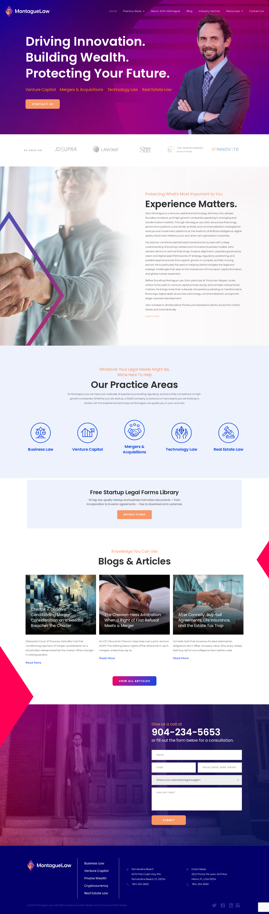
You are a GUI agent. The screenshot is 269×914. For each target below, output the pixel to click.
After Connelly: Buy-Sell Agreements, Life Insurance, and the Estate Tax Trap (204, 620)
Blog (189, 11)
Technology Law (124, 89)
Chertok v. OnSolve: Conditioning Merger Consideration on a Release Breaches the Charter (57, 617)
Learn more (152, 316)
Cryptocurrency (96, 886)
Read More (107, 658)
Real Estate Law (96, 893)
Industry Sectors (209, 11)
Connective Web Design (112, 905)
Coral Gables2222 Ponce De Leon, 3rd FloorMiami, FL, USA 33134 (209, 874)
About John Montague (165, 11)
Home (113, 11)
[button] (50, 148)
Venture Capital (43, 89)
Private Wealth (95, 878)
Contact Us (256, 11)
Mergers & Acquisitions (83, 89)
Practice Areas (132, 11)
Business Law (94, 863)
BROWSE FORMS (134, 514)
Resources (233, 11)
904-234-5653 (186, 732)
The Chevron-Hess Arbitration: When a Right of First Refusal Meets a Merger (132, 620)
